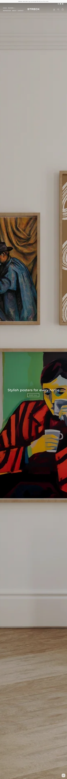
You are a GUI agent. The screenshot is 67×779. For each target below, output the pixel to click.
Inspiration (7, 10)
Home (5, 8)
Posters (11, 8)
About (14, 10)
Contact (20, 10)
